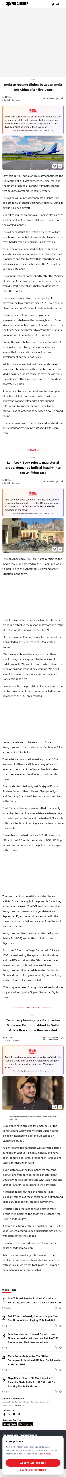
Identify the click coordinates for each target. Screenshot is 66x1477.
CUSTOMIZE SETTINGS (33, 1469)
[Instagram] (9, 1414)
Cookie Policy (7, 1405)
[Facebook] (4, 1414)
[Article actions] (63, 4)
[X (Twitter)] (19, 1414)
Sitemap (26, 1402)
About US (6, 1402)
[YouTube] (14, 1414)
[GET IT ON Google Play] (25, 1424)
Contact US (16, 1402)
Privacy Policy (20, 1405)
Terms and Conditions (40, 1402)
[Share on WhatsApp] (52, 4)
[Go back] (3, 4)
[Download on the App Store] (9, 1424)
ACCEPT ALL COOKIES (33, 1462)
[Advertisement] (33, 43)
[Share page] (57, 4)
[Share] (62, 98)
